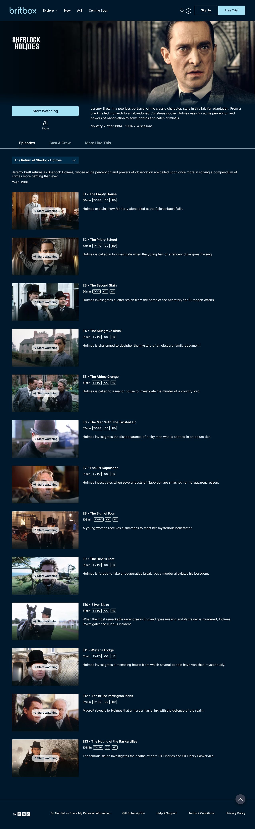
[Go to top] (240, 799)
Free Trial (231, 10)
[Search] (182, 10)
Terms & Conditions (202, 813)
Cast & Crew (60, 143)
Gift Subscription (133, 813)
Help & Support (167, 813)
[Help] (189, 10)
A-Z (79, 10)
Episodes (27, 143)
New (67, 10)
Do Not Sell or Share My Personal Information (80, 813)
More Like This (98, 143)
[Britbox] (23, 10)
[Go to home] (22, 814)
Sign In (206, 10)
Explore (48, 10)
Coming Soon (98, 10)
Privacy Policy (236, 813)
